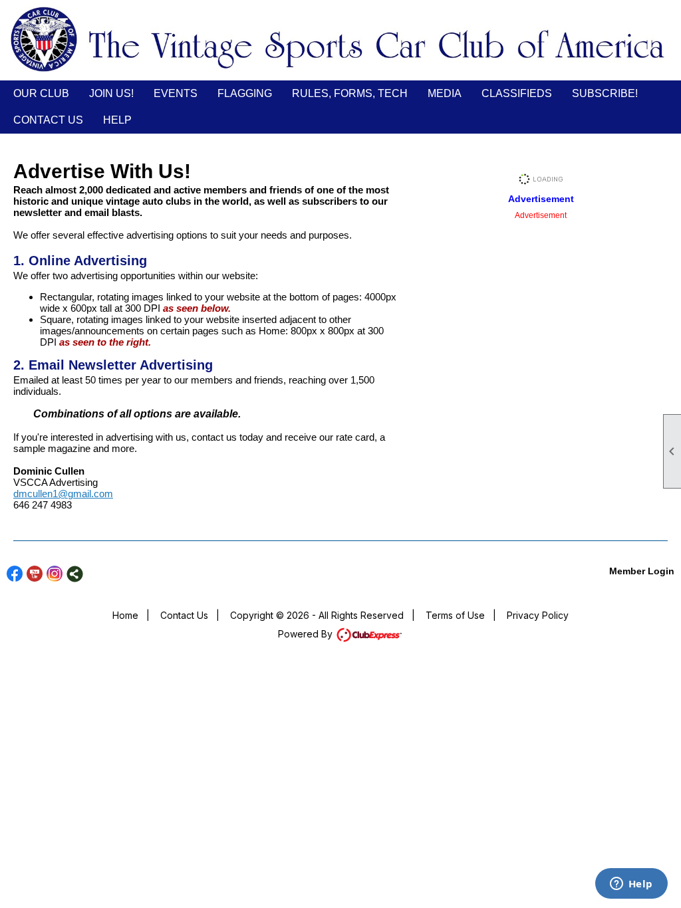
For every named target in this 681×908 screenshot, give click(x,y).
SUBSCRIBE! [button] (605, 93)
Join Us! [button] (111, 93)
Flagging (244, 93)
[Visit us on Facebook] (15, 574)
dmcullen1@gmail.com (63, 493)
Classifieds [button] (516, 93)
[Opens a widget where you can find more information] (631, 884)
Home (125, 615)
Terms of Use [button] (455, 615)
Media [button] (445, 93)
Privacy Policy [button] (538, 615)
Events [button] (176, 93)
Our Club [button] (41, 93)
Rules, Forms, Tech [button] (350, 93)
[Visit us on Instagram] (55, 574)
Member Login (641, 571)
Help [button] (117, 120)
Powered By (306, 633)
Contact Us (48, 120)
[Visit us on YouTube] (35, 574)
